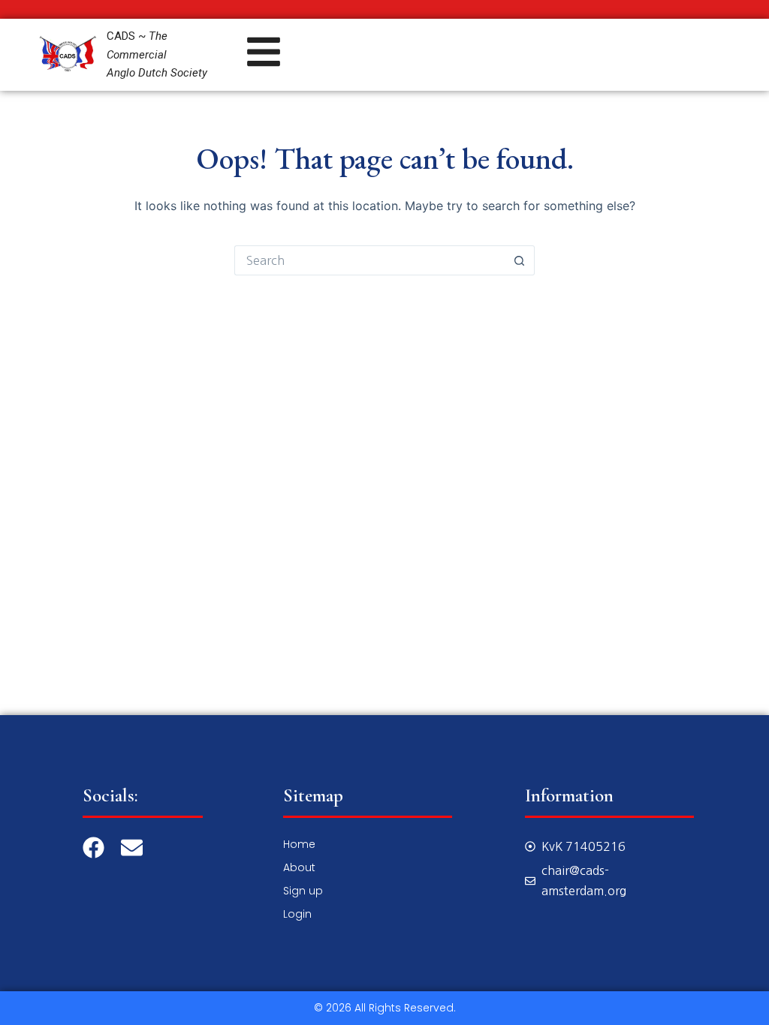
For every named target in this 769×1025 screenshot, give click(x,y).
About (299, 867)
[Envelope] (132, 847)
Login (297, 913)
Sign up (303, 890)
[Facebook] (93, 847)
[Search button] (520, 260)
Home (299, 844)
